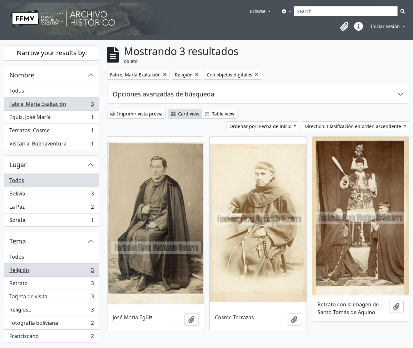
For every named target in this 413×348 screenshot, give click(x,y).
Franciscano (51, 338)
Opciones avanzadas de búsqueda (163, 94)
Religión (51, 271)
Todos (16, 90)
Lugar (17, 164)
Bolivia (51, 195)
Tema (17, 241)
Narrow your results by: (52, 52)
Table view (223, 114)
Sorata (51, 221)
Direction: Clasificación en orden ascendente (353, 126)
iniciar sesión (386, 26)
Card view (188, 114)
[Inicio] (125, 19)
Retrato (51, 285)
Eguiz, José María (51, 119)
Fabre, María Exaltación (51, 105)
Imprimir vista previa (139, 114)
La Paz (51, 208)
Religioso (51, 311)
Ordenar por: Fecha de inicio (261, 126)
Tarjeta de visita (51, 298)
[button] (344, 26)
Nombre (21, 75)
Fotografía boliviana (51, 324)
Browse (258, 11)
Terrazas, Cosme (51, 132)
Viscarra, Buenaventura (51, 145)
